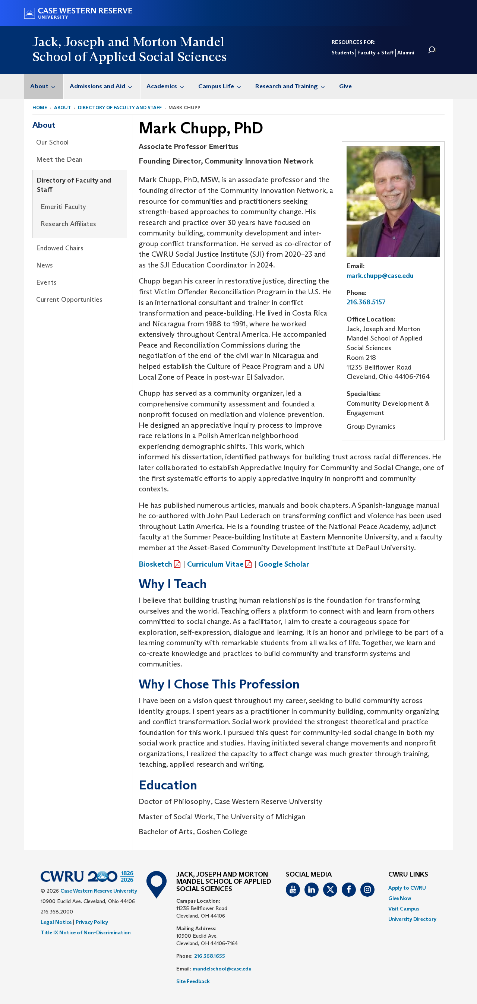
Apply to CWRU (407, 887)
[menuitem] (44, 86)
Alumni (405, 52)
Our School (52, 142)
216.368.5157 (366, 302)
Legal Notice (56, 922)
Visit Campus (403, 908)
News (44, 265)
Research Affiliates (68, 224)
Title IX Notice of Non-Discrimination (86, 932)
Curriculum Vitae (215, 564)
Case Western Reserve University (98, 890)
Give (345, 86)
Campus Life (216, 86)
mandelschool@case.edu (222, 968)
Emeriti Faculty (63, 207)
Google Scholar (283, 564)
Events (46, 282)
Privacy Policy (92, 922)
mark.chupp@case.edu (380, 276)
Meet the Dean (59, 159)
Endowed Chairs (59, 248)
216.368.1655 (209, 956)
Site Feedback (193, 981)
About (39, 86)
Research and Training (286, 86)
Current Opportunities (69, 299)
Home (39, 107)
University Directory (412, 919)
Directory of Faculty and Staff (120, 107)
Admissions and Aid (97, 86)
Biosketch (155, 564)
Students (343, 52)
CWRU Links (408, 874)
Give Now (399, 898)
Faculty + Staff (375, 52)
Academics (161, 86)
